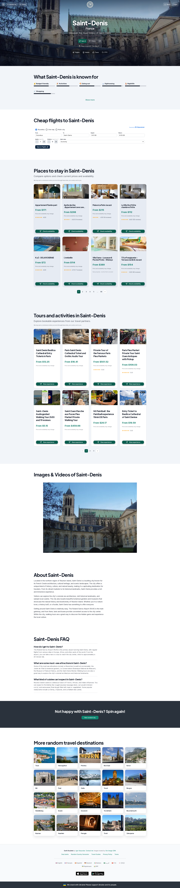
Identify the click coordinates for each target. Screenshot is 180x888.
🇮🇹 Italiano (97, 863)
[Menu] (3, 4)
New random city (90, 717)
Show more (90, 100)
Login (175, 4)
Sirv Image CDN (111, 850)
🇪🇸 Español (78, 863)
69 (101, 291)
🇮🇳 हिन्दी (96, 866)
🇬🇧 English (59, 863)
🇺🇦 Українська (86, 866)
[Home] (90, 4)
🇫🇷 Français (68, 863)
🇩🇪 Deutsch (88, 863)
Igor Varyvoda (80, 850)
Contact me (89, 850)
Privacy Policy (107, 854)
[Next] (105, 291)
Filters (93, 41)
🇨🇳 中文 (114, 863)
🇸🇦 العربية (106, 863)
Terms (117, 854)
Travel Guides (96, 854)
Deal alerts (65, 854)
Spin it (83, 41)
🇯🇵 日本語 (122, 863)
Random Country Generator (80, 854)
